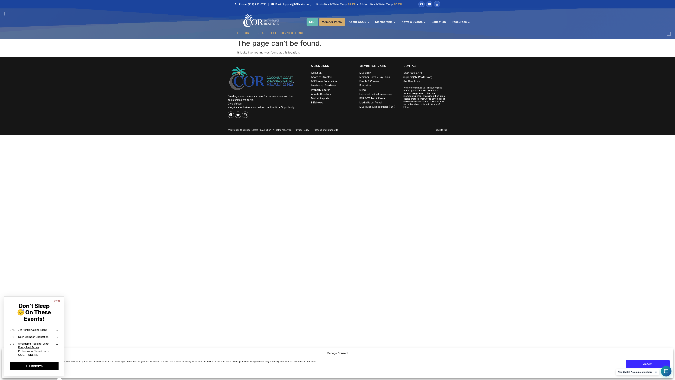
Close (57, 300)
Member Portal (332, 22)
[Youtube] (238, 115)
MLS (312, 22)
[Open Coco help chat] (666, 371)
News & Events (412, 22)
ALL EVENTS (34, 366)
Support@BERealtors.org (296, 4)
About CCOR (357, 22)
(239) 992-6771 (257, 4)
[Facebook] (421, 4)
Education (439, 22)
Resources (459, 22)
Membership (384, 22)
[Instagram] (437, 4)
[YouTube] (429, 4)
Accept (647, 364)
